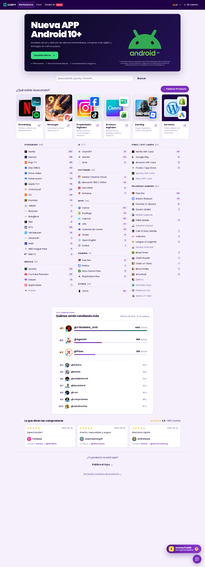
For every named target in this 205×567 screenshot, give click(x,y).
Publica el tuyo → (102, 464)
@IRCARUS (51, 443)
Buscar (141, 78)
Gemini (39, 443)
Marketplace (26, 4)
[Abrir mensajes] (197, 559)
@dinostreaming (159, 443)
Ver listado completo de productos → (102, 474)
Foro (39, 4)
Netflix (144, 443)
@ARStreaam (98, 443)
